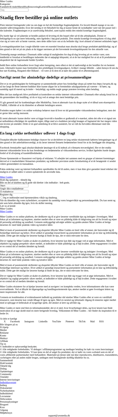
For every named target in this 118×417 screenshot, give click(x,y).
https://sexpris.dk (105, 83)
